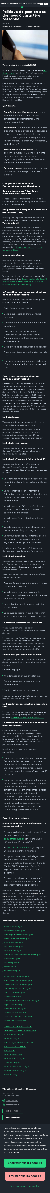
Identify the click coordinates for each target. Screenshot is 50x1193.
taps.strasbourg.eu (13, 1054)
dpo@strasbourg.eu (25, 247)
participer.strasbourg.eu (15, 1020)
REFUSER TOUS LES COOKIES (25, 1176)
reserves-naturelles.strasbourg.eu (20, 1030)
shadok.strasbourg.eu (14, 1034)
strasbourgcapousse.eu (15, 1046)
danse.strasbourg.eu (13, 946)
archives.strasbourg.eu (14, 930)
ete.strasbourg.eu (12, 958)
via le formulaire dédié (19, 847)
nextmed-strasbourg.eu (15, 1008)
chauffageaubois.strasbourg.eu (18, 934)
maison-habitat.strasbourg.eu (18, 984)
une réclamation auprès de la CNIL (27, 717)
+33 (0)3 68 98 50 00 (13, 1111)
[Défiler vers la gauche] (41, 4)
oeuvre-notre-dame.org (15, 1012)
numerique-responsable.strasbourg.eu (22, 1000)
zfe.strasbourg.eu (12, 1074)
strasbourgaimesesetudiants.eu (18, 1042)
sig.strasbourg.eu (12, 1038)
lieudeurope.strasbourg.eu (16, 976)
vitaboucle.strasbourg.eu (15, 1070)
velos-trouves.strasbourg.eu (17, 1066)
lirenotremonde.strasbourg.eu (18, 980)
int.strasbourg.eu (12, 970)
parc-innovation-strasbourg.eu (18, 1016)
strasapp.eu (9, 1050)
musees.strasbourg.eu (14, 992)
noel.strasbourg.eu (12, 996)
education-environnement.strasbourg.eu (22, 954)
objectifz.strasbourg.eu (14, 1004)
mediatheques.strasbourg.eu (17, 988)
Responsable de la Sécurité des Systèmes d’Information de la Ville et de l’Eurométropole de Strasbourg (24, 282)
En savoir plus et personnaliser (25, 1186)
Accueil (5, 23)
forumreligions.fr (11, 962)
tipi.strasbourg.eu (12, 1062)
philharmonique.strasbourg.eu (18, 1026)
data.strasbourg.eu (13, 950)
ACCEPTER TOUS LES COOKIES (25, 1163)
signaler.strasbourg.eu (14, 1058)
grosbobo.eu (10, 966)
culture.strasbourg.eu (14, 942)
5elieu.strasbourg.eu (13, 926)
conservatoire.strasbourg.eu (17, 938)
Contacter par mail (12, 1117)
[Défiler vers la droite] (46, 4)
